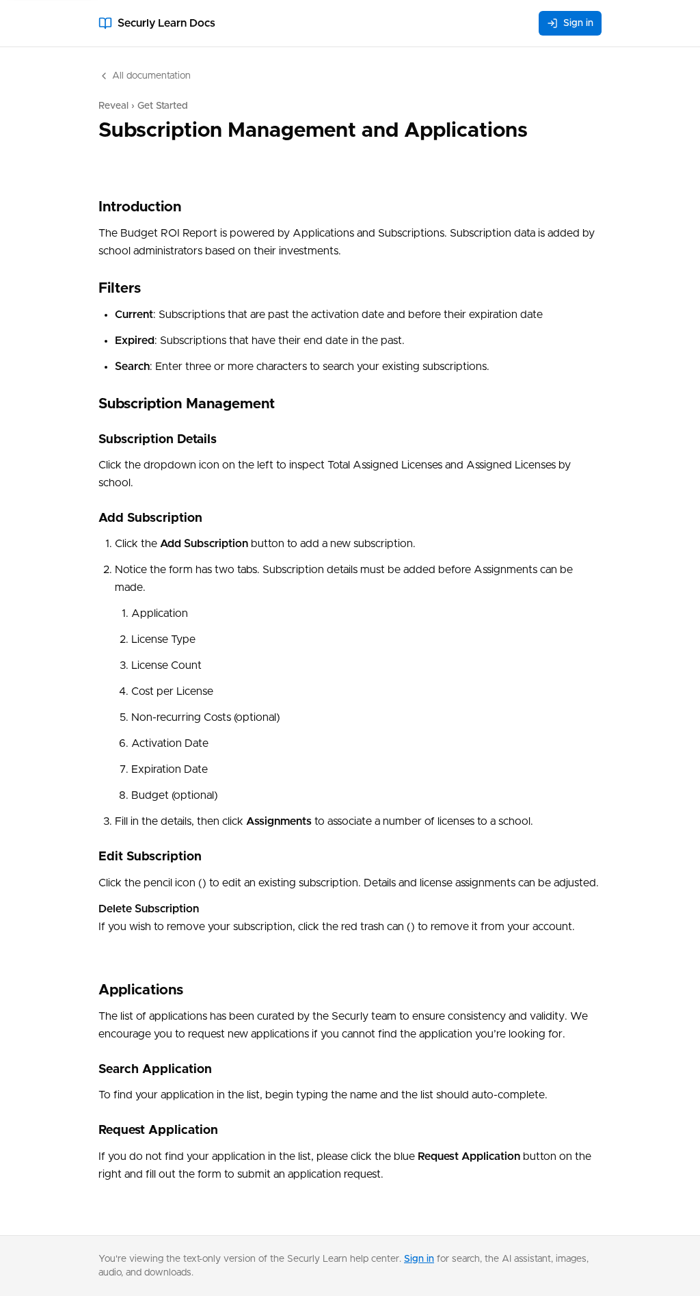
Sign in (578, 23)
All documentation (151, 76)
